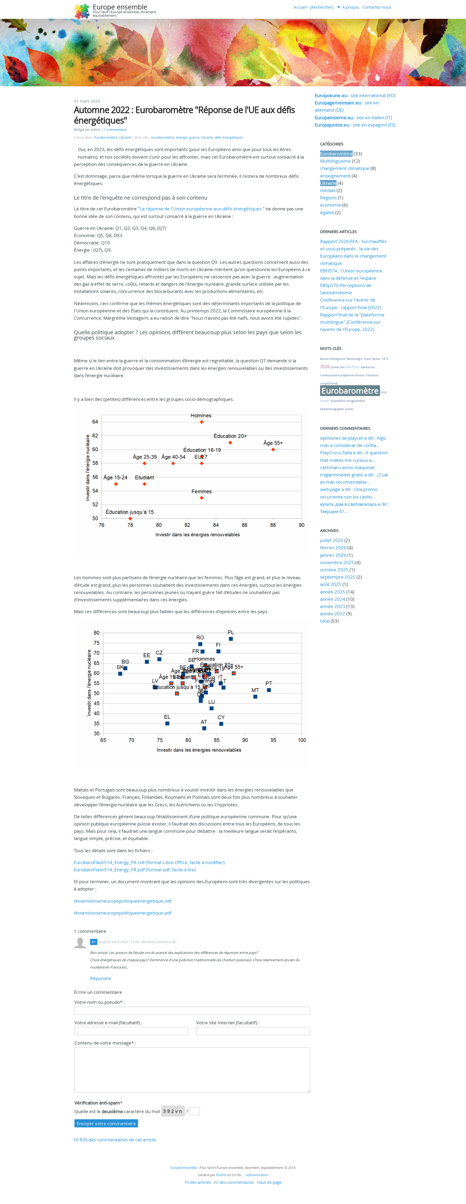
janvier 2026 (333, 555)
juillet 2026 (331, 540)
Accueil (300, 7)
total (325, 621)
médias (327, 190)
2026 (325, 367)
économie (330, 205)
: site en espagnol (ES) (355, 125)
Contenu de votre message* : (105, 1043)
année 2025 (332, 592)
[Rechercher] (322, 7)
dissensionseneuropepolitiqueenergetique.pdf (123, 913)
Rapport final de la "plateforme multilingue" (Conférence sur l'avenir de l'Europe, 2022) (352, 322)
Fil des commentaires (234, 1182)
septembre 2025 (337, 577)
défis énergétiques (229, 137)
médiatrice (368, 367)
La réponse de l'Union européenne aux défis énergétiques (201, 209)
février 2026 (333, 547)
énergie (182, 137)
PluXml (221, 1175)
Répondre (100, 978)
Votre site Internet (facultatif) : (227, 1022)
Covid (367, 359)
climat (324, 400)
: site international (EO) (355, 95)
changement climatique (344, 168)
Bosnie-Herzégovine (332, 359)
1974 (383, 392)
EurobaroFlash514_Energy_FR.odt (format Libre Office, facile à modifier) (149, 862)
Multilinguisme (335, 161)
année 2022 (332, 613)
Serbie (376, 359)
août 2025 (330, 584)
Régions (328, 198)
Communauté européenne (337, 375)
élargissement (356, 401)
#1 (94, 942)
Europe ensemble (120, 6)
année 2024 (332, 599)
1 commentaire (115, 130)
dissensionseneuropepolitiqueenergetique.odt (123, 901)
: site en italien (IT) (353, 117)
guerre (194, 137)
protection (338, 367)
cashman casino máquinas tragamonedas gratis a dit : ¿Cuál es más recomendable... (354, 474)
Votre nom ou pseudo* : (99, 1002)
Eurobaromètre (106, 137)
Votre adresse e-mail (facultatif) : (108, 1022)
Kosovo (359, 375)
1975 (385, 359)
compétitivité (328, 383)
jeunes (349, 409)
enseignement (335, 176)
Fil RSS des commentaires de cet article (115, 1140)
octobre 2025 (334, 570)
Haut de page (269, 1182)
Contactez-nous (376, 7)
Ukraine (125, 137)
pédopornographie (332, 409)
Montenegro (354, 359)
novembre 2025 (337, 562)
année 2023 (332, 606)
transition (372, 375)
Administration (257, 1175)
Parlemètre (338, 401)
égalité (327, 212)
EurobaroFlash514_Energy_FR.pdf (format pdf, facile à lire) (135, 870)
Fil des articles (198, 1182)
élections (352, 367)
